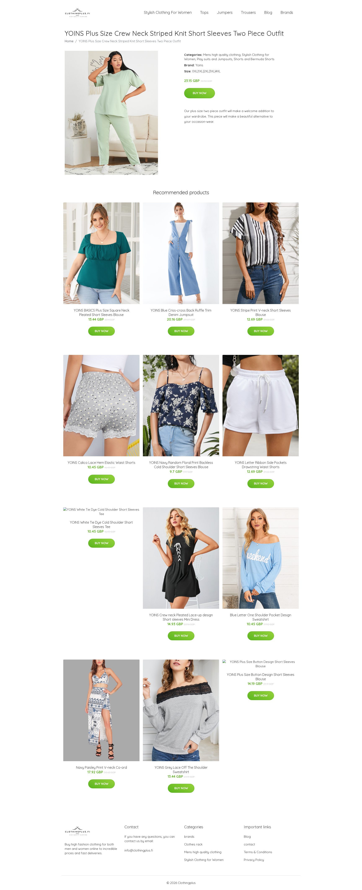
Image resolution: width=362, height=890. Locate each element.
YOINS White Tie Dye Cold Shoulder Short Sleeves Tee (101, 524)
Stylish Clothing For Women (168, 12)
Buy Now (199, 93)
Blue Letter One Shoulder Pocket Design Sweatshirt (260, 617)
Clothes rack (193, 844)
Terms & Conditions (258, 852)
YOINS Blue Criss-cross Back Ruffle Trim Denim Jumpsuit (181, 312)
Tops (204, 12)
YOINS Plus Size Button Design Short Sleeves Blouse (260, 677)
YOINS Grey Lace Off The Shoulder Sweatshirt (181, 769)
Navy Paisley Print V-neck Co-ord (101, 767)
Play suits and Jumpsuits (214, 59)
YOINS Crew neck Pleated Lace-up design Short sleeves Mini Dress (181, 617)
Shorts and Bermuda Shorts (254, 59)
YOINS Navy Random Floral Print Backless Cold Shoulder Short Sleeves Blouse (181, 464)
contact (249, 844)
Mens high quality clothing (221, 55)
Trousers (248, 12)
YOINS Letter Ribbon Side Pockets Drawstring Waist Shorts (261, 464)
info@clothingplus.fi (138, 850)
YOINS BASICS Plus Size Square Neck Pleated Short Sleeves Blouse (101, 312)
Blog (268, 12)
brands (189, 837)
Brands (287, 12)
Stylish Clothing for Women (204, 860)
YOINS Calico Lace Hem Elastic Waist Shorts (101, 462)
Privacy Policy (254, 860)
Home (69, 41)
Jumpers (225, 12)
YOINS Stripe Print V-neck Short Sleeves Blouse (260, 312)
